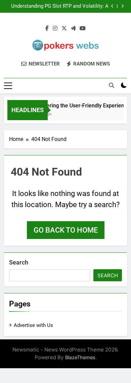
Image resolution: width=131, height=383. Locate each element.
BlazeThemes (80, 357)
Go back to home (66, 230)
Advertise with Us (33, 325)
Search (18, 262)
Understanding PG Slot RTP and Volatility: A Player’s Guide (59, 6)
